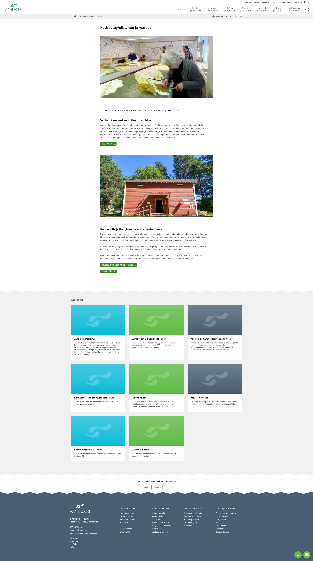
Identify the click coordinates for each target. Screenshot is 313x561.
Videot (290, 2)
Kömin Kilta (107, 271)
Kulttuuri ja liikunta (87, 16)
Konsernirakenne (127, 519)
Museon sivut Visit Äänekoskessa (117, 265)
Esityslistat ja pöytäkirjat (162, 526)
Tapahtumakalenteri (262, 2)
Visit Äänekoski (279, 2)
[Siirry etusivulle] (13, 10)
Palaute (218, 523)
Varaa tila (298, 2)
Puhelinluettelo (222, 516)
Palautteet (247, 2)
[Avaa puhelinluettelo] (308, 2)
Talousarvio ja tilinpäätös (194, 513)
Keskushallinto (126, 516)
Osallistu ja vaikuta (160, 532)
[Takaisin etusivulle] (75, 16)
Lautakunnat (157, 519)
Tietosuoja (219, 529)
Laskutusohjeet (190, 523)
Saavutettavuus (222, 532)
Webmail (124, 532)
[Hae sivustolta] (307, 10)
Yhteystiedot (220, 519)
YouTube (74, 544)
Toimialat (124, 523)
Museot (100, 16)
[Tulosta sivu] (241, 16)
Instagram (74, 541)
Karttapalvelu (221, 526)
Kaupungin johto (127, 513)
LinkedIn (73, 547)
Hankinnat (188, 526)
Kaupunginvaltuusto (160, 513)
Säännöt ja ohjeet (191, 519)
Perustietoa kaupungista (225, 513)
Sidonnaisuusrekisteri (161, 523)
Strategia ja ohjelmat (192, 516)
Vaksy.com (107, 144)
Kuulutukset (157, 529)
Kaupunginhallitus (160, 516)
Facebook (74, 538)
